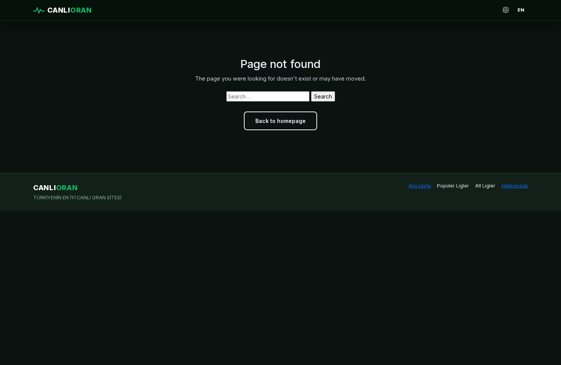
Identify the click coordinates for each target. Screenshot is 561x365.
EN (521, 10)
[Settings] (506, 10)
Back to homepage (280, 121)
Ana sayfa (419, 186)
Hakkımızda (514, 186)
